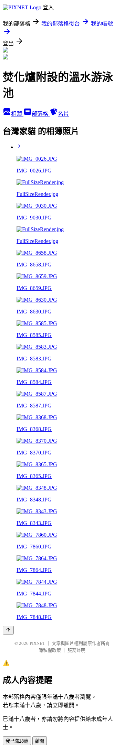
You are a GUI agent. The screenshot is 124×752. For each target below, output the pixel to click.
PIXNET (37, 643)
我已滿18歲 (17, 741)
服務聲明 (76, 650)
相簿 (17, 114)
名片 (63, 114)
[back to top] (8, 630)
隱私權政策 (50, 650)
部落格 (41, 114)
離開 (39, 741)
